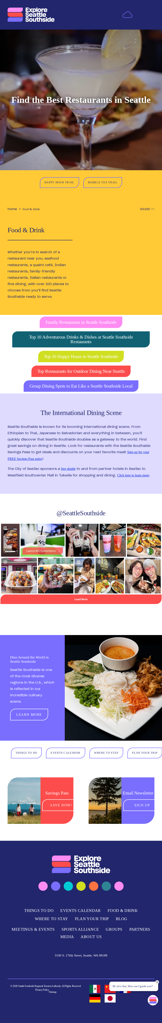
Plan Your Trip (92, 919)
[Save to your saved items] (131, 209)
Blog (121, 919)
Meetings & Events (33, 929)
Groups (114, 929)
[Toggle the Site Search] (140, 15)
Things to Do (39, 910)
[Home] (31, 15)
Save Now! (61, 805)
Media (67, 937)
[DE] (95, 998)
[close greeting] (157, 982)
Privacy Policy (42, 989)
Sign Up (142, 805)
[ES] (95, 989)
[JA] (110, 998)
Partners (139, 929)
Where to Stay (51, 919)
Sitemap (52, 991)
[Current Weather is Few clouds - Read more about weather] (127, 14)
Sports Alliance (80, 929)
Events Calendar (80, 910)
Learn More (29, 714)
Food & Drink (123, 910)
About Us (91, 937)
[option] (95, 989)
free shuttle (68, 469)
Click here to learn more (133, 475)
